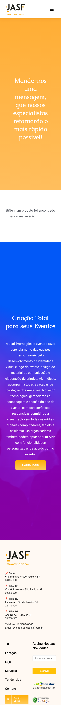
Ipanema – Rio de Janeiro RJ (21, 602)
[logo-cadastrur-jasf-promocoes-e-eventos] (44, 682)
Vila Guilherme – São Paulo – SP (23, 589)
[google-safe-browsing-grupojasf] (41, 698)
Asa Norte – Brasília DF (18, 615)
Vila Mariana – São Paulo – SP (22, 577)
